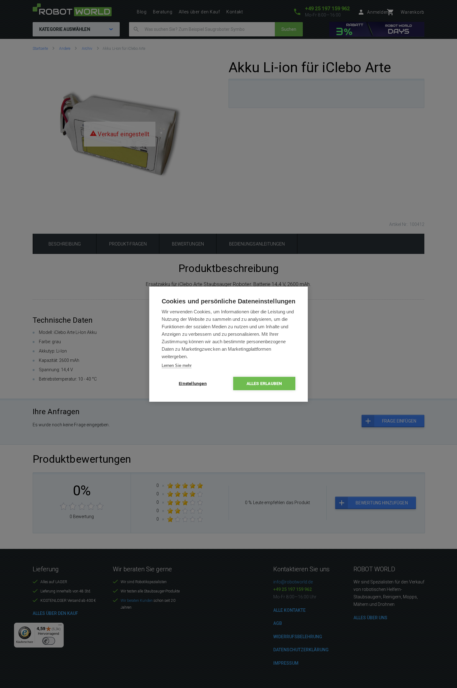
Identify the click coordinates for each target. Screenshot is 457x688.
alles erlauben (264, 383)
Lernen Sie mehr (177, 365)
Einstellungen (193, 383)
